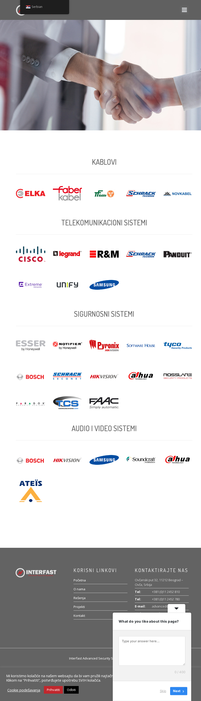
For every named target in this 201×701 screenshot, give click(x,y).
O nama (79, 589)
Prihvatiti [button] (53, 689)
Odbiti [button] (71, 689)
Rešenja (80, 598)
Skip (163, 691)
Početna (80, 580)
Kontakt (79, 615)
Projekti (79, 607)
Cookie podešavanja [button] (23, 690)
